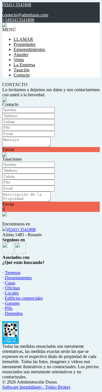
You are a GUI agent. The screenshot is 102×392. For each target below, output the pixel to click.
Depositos (14, 313)
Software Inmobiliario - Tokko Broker (36, 387)
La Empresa (24, 64)
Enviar (8, 149)
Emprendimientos (29, 49)
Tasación (21, 69)
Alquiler (21, 54)
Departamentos (18, 277)
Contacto (22, 75)
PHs (8, 308)
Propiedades (24, 44)
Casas (10, 282)
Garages (12, 303)
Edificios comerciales (24, 298)
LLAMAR (23, 39)
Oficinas (12, 288)
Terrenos (12, 272)
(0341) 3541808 (21, 229)
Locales (12, 293)
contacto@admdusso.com (25, 14)
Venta (19, 59)
